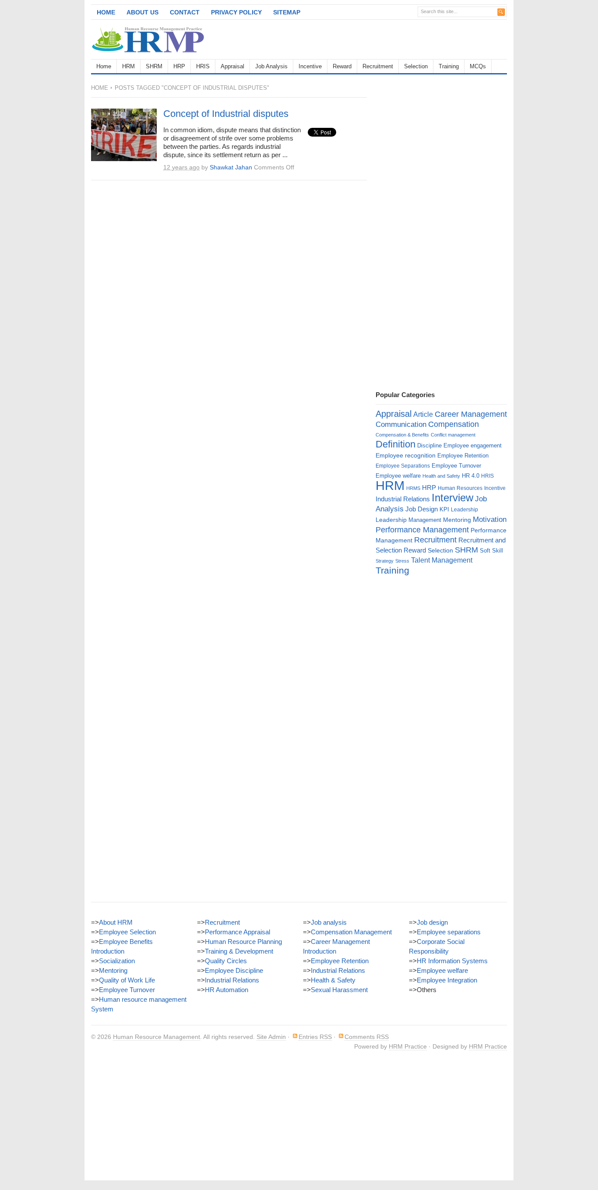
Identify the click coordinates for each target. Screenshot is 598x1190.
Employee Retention (463, 455)
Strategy (385, 560)
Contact (185, 12)
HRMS (413, 488)
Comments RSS (367, 1036)
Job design (432, 922)
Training (449, 66)
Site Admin (271, 1036)
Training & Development (239, 951)
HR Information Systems (452, 961)
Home (106, 12)
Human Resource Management (156, 1036)
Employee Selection (127, 932)
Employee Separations (403, 466)
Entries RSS (315, 1036)
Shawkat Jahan (231, 167)
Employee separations (449, 932)
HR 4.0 (470, 475)
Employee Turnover (456, 465)
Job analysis (329, 922)
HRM (128, 66)
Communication (401, 424)
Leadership (464, 510)
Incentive (310, 66)
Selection (416, 66)
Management (424, 520)
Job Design (421, 509)
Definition (395, 444)
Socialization (117, 961)
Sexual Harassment (339, 989)
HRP (179, 66)
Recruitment (377, 66)
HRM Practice (408, 1046)
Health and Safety (441, 476)
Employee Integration (447, 980)
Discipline (429, 445)
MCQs (478, 66)
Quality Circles (226, 961)
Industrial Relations (403, 499)
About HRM (116, 922)
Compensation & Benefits (402, 434)
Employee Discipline (234, 970)
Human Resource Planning (243, 941)
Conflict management (453, 434)
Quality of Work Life (127, 980)
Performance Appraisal (237, 932)
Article (423, 414)
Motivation (490, 519)
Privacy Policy (236, 12)
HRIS (203, 66)
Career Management (471, 414)
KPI (444, 509)
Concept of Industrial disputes (225, 113)
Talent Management (441, 560)
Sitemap (286, 12)
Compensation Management (351, 932)
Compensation (453, 424)
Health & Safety (333, 980)
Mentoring (457, 519)
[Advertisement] (404, 39)
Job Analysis (271, 66)
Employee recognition (406, 455)
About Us (142, 12)
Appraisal (232, 66)
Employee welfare (398, 475)
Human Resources (460, 488)
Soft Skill (491, 550)
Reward (342, 66)
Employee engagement (472, 445)
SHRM (154, 66)
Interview (452, 497)
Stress (402, 560)
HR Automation (226, 989)
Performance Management (422, 529)
